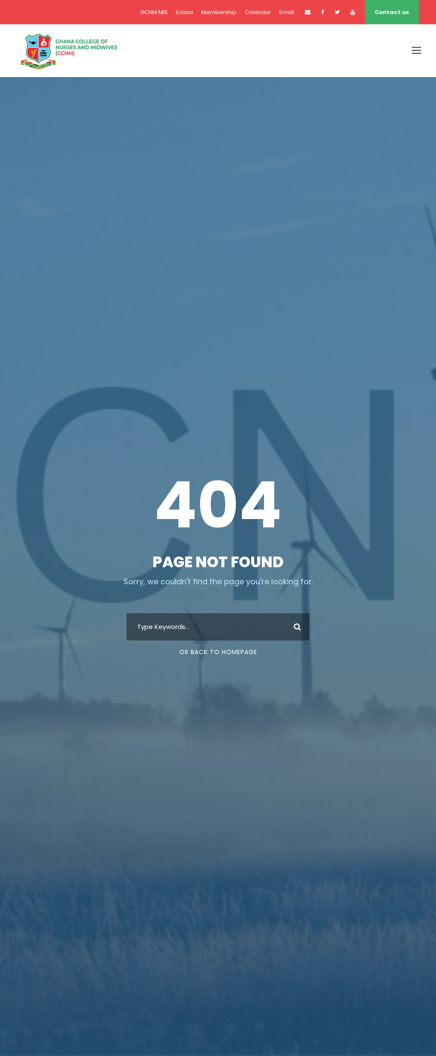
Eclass (184, 12)
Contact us (392, 12)
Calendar (258, 12)
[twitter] (337, 12)
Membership (219, 12)
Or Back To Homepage (218, 652)
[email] (307, 12)
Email (286, 12)
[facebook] (322, 12)
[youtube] (352, 12)
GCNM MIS (154, 12)
